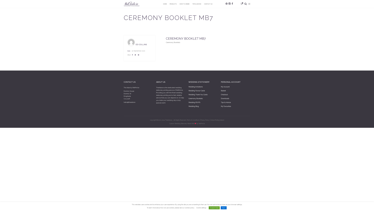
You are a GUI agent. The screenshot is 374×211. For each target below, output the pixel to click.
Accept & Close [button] (214, 208)
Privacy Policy (204, 120)
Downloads (225, 98)
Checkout (224, 95)
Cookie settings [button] (201, 208)
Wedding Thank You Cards (198, 95)
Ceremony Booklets (195, 98)
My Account (225, 87)
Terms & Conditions (193, 120)
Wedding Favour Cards (196, 91)
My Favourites (226, 106)
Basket (223, 91)
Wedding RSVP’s (194, 102)
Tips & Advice (226, 102)
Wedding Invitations (195, 87)
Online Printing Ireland (217, 120)
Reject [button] (223, 208)
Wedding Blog (193, 106)
